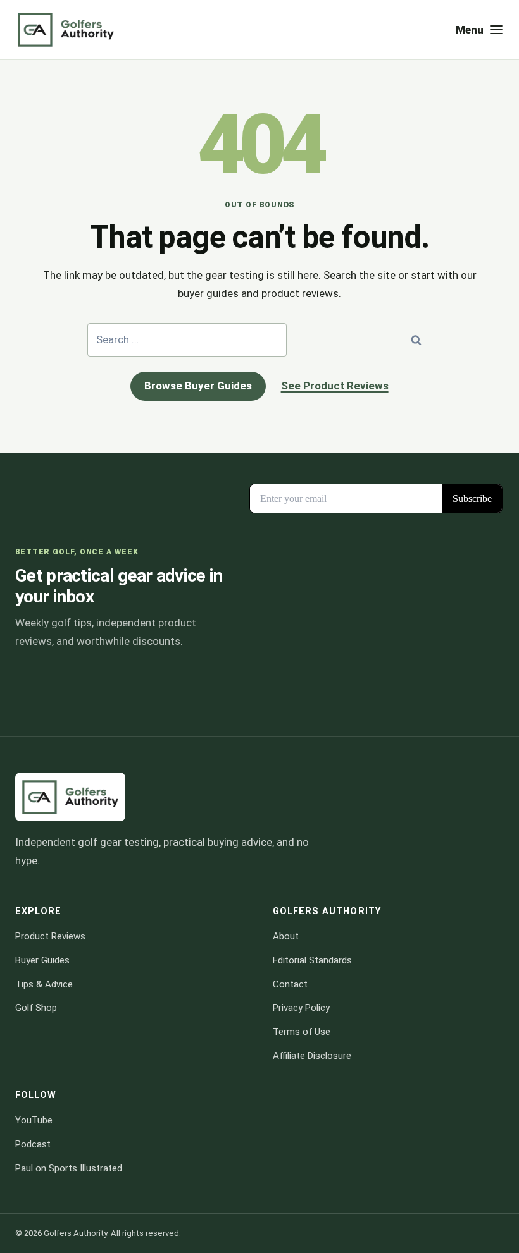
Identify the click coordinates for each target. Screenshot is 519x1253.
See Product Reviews (335, 385)
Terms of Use (301, 1031)
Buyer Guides (42, 960)
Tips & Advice (44, 984)
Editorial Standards (312, 960)
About (286, 936)
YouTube (34, 1120)
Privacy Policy (301, 1007)
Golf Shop (36, 1007)
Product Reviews (50, 936)
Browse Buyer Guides (198, 385)
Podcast (33, 1144)
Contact (290, 984)
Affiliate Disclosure (312, 1055)
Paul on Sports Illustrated (68, 1168)
